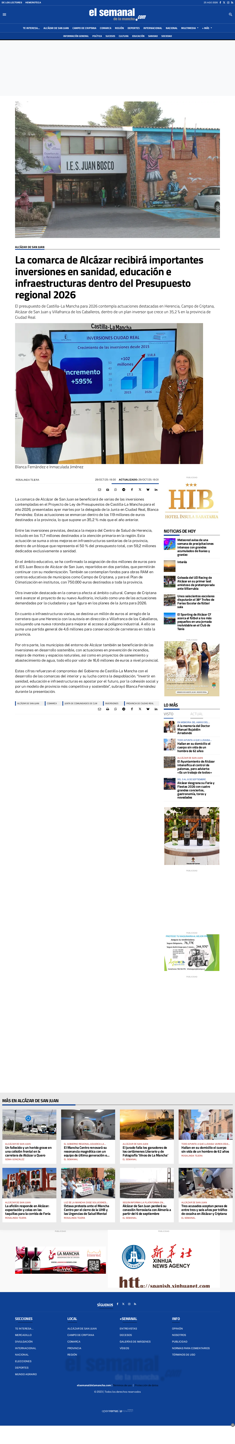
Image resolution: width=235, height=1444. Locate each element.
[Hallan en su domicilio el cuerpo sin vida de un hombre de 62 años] (170, 744)
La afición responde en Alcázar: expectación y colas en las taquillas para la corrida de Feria (27, 1209)
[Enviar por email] (99, 489)
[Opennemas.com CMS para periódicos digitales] (117, 1410)
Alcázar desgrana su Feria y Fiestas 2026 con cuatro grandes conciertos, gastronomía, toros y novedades (195, 790)
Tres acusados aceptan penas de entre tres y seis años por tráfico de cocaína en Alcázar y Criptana (204, 1209)
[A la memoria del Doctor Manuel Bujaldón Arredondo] (170, 727)
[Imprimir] (107, 489)
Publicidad (179, 1341)
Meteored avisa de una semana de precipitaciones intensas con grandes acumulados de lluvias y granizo (195, 547)
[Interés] (170, 566)
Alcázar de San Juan (29, 247)
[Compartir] (115, 489)
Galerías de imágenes (135, 1341)
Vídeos (124, 1348)
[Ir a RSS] (232, 2)
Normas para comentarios (191, 1348)
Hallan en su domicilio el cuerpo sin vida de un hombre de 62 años (193, 747)
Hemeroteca (33, 2)
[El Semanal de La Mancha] (117, 14)
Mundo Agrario (26, 1374)
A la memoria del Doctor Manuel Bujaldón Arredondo (193, 729)
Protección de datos (146, 1385)
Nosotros (179, 1335)
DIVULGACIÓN (24, 1341)
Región (72, 1354)
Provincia (74, 1348)
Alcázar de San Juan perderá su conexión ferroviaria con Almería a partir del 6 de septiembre (147, 1209)
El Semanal (71, 1159)
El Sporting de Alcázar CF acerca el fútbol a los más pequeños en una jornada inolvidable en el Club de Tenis (194, 621)
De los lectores (12, 2)
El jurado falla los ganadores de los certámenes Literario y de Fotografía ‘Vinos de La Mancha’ (145, 1151)
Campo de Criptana (80, 1335)
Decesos (126, 1335)
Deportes (21, 1367)
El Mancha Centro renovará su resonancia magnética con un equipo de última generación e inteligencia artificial (85, 1153)
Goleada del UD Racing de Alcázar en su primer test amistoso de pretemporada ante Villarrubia (195, 583)
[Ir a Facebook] (220, 2)
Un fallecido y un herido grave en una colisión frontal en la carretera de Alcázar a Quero (28, 1151)
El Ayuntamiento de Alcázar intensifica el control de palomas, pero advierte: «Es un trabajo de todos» (196, 767)
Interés (182, 561)
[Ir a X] (224, 2)
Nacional (22, 1354)
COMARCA (52, 703)
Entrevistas (128, 1328)
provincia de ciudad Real (140, 703)
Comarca (73, 1341)
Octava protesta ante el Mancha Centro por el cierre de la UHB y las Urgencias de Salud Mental (86, 1209)
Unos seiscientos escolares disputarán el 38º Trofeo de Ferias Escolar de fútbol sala (195, 601)
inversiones (111, 703)
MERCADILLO (23, 1335)
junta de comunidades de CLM (81, 703)
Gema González (14, 1159)
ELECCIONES (23, 1361)
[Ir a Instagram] (228, 2)
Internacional (25, 1348)
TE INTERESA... (24, 1328)
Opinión (177, 1328)
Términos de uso (183, 1354)
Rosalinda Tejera (27, 479)
